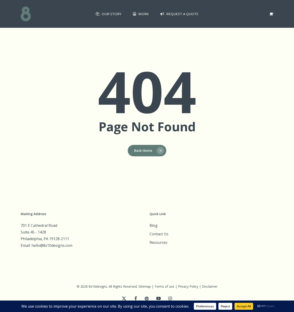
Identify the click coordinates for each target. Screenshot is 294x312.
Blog (154, 225)
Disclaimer (210, 286)
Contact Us (159, 233)
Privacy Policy (188, 286)
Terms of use (164, 286)
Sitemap (145, 286)
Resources (158, 242)
